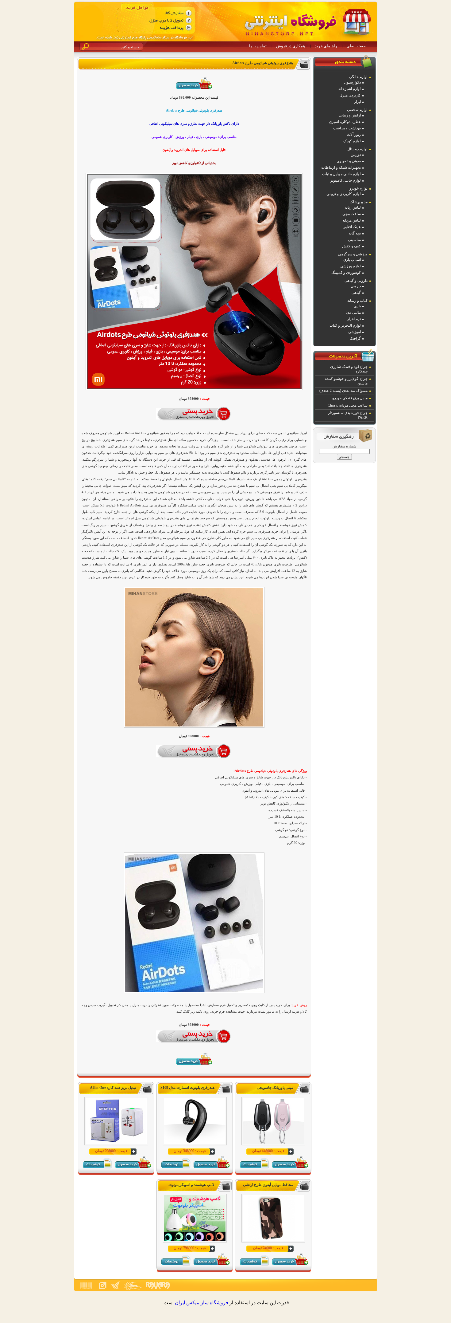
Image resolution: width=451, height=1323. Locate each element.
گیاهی (356, 292)
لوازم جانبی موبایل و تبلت (341, 174)
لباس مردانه (351, 220)
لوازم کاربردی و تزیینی (343, 194)
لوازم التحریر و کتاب (345, 325)
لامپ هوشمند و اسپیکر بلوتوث (191, 1185)
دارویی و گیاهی (356, 280)
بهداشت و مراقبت (347, 128)
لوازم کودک (352, 141)
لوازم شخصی (357, 110)
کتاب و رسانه (357, 300)
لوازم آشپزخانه (349, 89)
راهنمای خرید (326, 46)
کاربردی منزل (350, 95)
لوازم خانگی (358, 77)
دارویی (356, 286)
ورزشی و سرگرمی (353, 254)
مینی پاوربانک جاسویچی (275, 1087)
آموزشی (354, 332)
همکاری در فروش (290, 46)
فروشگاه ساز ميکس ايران (201, 1302)
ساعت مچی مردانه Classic (348, 405)
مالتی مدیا (353, 312)
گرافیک (355, 338)
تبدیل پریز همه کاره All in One (113, 1087)
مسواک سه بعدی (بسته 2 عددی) (343, 390)
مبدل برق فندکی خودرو (350, 398)
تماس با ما (258, 46)
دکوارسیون (352, 82)
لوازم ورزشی (350, 266)
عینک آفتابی (352, 227)
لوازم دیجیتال (357, 149)
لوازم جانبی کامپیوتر (345, 180)
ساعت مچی (351, 214)
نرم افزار (354, 319)
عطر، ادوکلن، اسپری (345, 122)
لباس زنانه (353, 207)
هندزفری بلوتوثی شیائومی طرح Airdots (262, 63)
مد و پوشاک (359, 202)
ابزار (357, 102)
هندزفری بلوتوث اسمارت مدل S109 (187, 1087)
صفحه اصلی (356, 46)
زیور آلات (354, 134)
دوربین (356, 154)
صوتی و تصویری (349, 161)
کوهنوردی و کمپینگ (346, 272)
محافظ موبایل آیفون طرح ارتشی (268, 1185)
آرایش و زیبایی (350, 115)
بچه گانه (355, 233)
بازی (357, 306)
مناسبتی (354, 240)
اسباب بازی (352, 260)
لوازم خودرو (358, 188)
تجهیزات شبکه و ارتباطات (341, 167)
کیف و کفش (351, 246)
